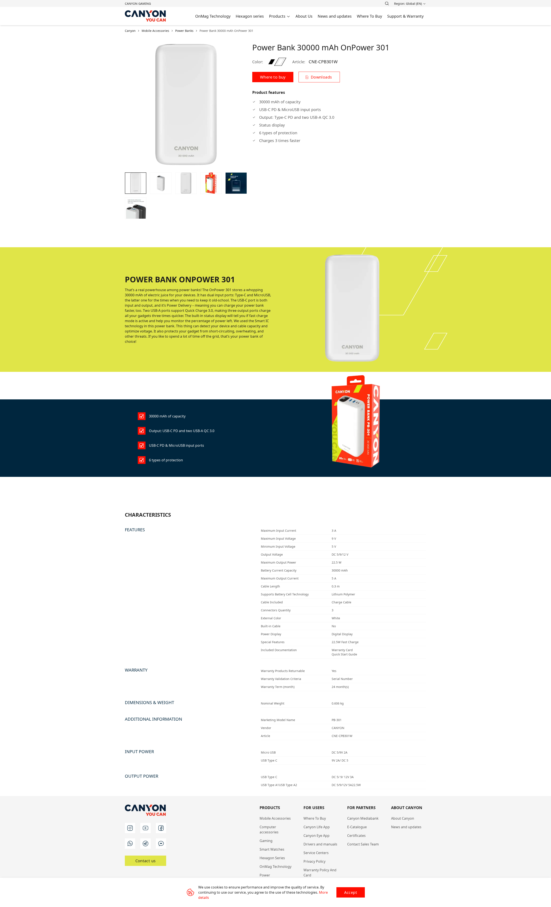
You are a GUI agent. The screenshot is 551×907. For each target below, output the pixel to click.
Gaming (266, 840)
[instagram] (130, 828)
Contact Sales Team (363, 844)
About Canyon (402, 818)
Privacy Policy (314, 861)
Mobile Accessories (275, 818)
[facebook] (161, 828)
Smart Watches (272, 849)
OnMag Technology (275, 866)
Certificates (356, 835)
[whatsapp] (130, 843)
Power (265, 875)
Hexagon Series (272, 858)
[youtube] (145, 828)
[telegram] (145, 843)
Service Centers (316, 852)
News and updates (406, 827)
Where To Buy (314, 818)
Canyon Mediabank (363, 818)
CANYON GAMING (138, 4)
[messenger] (161, 843)
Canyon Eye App (316, 835)
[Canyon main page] (145, 16)
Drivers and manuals (320, 844)
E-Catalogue (357, 827)
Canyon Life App (316, 827)
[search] (387, 3)
